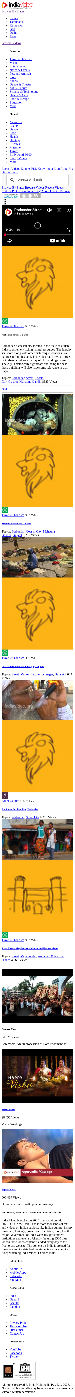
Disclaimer (16, 1330)
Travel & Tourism (21, 59)
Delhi (13, 32)
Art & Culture (18, 88)
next (4, 388)
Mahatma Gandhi (30, 381)
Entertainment (18, 66)
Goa (12, 29)
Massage (15, 147)
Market (24, 674)
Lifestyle (15, 143)
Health (14, 136)
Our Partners (10, 172)
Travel (14, 151)
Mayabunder (28, 956)
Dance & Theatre (20, 84)
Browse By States (13, 11)
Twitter (14, 1356)
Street (29, 378)
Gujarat (13, 381)
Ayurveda (16, 122)
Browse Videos (11, 43)
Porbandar (18, 378)
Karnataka (16, 25)
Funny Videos (18, 158)
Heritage (15, 140)
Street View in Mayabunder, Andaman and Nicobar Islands (30, 948)
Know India (45, 168)
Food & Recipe (19, 99)
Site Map (15, 1279)
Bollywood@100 (21, 154)
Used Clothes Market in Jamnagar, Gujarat (23, 666)
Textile (35, 674)
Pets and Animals (20, 73)
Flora (13, 77)
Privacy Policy (19, 1322)
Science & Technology (24, 91)
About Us (66, 168)
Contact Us (17, 1333)
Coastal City (33, 531)
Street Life (32, 817)
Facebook (16, 1353)
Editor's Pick (29, 168)
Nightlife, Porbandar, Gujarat (16, 523)
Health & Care (19, 95)
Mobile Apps (18, 1272)
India (13, 1295)
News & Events (20, 70)
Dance (14, 129)
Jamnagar (47, 674)
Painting (15, 1306)
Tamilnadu (16, 21)
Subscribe (16, 1276)
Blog (57, 168)
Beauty (14, 125)
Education (16, 102)
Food (13, 133)
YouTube (15, 1349)
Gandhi (14, 1299)
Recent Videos (11, 168)
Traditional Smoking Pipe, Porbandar (20, 809)
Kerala (14, 18)
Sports (14, 80)
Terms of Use (18, 1326)
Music (13, 62)
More (13, 36)
